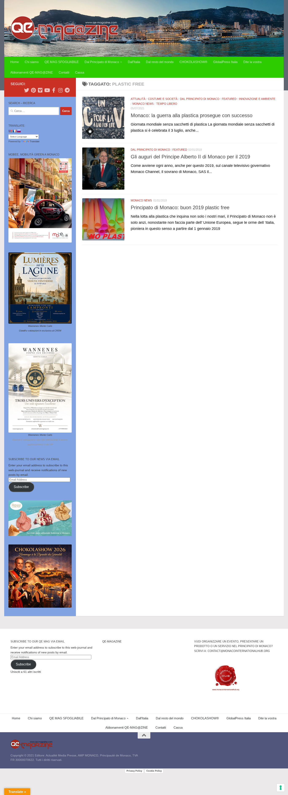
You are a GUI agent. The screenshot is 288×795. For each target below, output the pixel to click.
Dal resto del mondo (160, 62)
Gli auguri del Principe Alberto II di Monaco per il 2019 (190, 157)
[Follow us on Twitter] (26, 90)
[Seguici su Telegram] (67, 90)
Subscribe (21, 487)
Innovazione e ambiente (257, 99)
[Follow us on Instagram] (60, 90)
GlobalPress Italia (225, 62)
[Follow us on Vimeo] (40, 90)
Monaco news (143, 103)
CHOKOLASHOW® (193, 62)
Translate (34, 141)
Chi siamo (32, 62)
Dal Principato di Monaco (102, 62)
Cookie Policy (154, 770)
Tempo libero (166, 103)
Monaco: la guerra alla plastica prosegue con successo (191, 115)
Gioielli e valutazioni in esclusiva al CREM (40, 330)
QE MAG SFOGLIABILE (61, 62)
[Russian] (19, 131)
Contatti (64, 72)
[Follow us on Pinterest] (33, 90)
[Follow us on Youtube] (46, 90)
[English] (10, 131)
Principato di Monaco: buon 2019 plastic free (180, 207)
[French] (14, 131)
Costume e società (163, 99)
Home (14, 62)
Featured (229, 99)
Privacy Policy (134, 770)
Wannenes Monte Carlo (40, 326)
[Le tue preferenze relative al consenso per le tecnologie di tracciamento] (281, 788)
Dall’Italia (134, 62)
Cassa (79, 72)
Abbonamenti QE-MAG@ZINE (31, 72)
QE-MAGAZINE (112, 641)
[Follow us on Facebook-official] (53, 90)
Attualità (138, 99)
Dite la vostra (252, 62)
